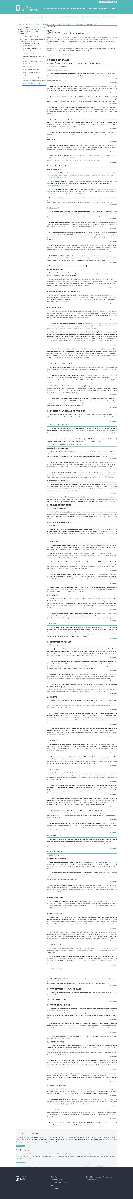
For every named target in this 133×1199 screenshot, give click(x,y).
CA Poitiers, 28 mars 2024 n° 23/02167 (59, 1038)
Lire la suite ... (20, 1146)
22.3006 (112, 866)
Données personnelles (59, 1182)
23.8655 (114, 950)
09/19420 (83, 194)
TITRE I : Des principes (27, 34)
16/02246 (113, 501)
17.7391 (113, 864)
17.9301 (96, 864)
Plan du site (55, 1185)
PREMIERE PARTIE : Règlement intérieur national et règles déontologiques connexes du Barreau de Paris (31, 29)
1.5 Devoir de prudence (31, 69)
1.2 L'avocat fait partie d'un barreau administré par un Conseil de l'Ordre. (32, 51)
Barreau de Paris (92, 1180)
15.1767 (115, 862)
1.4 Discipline (27, 66)
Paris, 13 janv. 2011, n (73, 194)
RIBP (113, 8)
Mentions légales (57, 1180)
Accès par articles (50, 8)
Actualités (54, 1177)
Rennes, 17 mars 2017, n (100, 477)
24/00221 (72, 441)
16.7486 (62, 864)
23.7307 (82, 380)
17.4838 (67, 275)
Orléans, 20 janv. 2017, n (108, 369)
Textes (79, 8)
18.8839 (78, 866)
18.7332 (95, 866)
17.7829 (79, 864)
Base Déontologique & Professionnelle (96, 8)
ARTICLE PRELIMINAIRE (29, 36)
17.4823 (88, 328)
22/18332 (74, 558)
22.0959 (98, 862)
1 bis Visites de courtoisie (31, 83)
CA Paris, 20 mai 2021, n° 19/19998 (90, 549)
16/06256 (111, 477)
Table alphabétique (65, 8)
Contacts (54, 1188)
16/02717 (49, 371)
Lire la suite (113, 82)
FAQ (74, 8)
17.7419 (60, 866)
